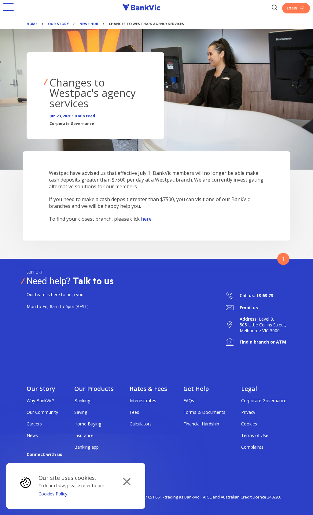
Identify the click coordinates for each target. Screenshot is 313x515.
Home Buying (87, 424)
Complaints (252, 447)
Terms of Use (254, 435)
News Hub (88, 23)
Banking (82, 400)
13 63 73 (264, 295)
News (32, 435)
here (146, 218)
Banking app (86, 447)
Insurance (84, 435)
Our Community (42, 412)
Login (292, 8)
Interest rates (143, 400)
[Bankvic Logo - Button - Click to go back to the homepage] (141, 8)
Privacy (248, 412)
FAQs (188, 400)
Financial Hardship (201, 424)
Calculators (141, 424)
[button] (8, 8)
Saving (80, 412)
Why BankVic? (40, 400)
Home (32, 23)
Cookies (249, 424)
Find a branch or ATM (263, 342)
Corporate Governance (263, 400)
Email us (249, 308)
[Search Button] (274, 8)
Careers (34, 424)
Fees (134, 412)
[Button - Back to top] (283, 259)
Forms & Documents (204, 412)
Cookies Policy (53, 494)
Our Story (58, 23)
